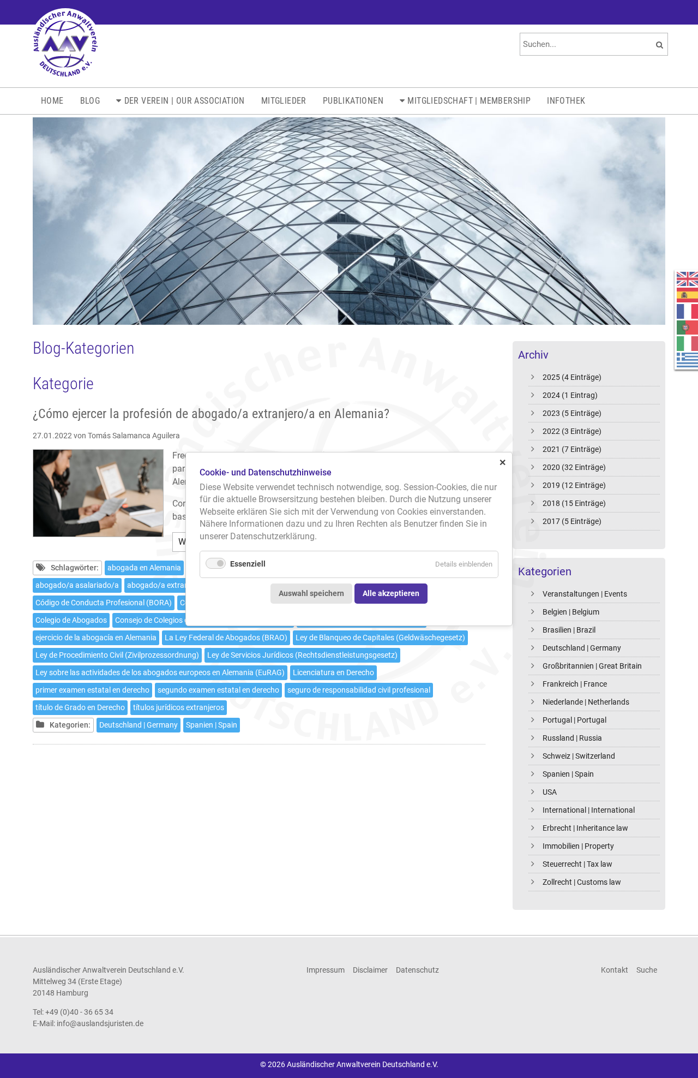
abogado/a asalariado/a (77, 585)
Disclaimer (370, 970)
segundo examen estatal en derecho (218, 690)
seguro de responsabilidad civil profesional (358, 690)
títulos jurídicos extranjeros (178, 707)
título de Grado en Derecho (80, 707)
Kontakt (614, 970)
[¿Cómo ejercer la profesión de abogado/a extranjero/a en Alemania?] (98, 493)
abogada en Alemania (144, 567)
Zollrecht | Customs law (582, 882)
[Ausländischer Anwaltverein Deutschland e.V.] (65, 43)
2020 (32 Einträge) (574, 467)
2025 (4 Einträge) (572, 377)
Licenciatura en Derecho (333, 672)
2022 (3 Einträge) (572, 431)
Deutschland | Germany (582, 648)
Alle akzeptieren (391, 593)
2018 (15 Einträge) (574, 503)
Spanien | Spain (568, 774)
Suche (646, 970)
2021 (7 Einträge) (572, 449)
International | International (589, 810)
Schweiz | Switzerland (579, 756)
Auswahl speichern (311, 593)
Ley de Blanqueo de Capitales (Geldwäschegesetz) (380, 637)
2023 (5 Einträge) (572, 413)
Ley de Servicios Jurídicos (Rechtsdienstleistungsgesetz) (302, 655)
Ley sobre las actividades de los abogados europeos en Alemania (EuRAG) (160, 672)
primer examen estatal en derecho (92, 690)
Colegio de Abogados (71, 620)
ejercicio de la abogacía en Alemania (96, 637)
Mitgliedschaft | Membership (469, 101)
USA (550, 792)
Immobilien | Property (578, 846)
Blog (90, 101)
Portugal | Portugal (574, 720)
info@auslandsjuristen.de (100, 1023)
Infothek (566, 101)
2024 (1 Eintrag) (570, 395)
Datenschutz (417, 970)
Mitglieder (283, 101)
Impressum (325, 970)
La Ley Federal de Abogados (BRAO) (226, 637)
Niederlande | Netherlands (586, 702)
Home (52, 101)
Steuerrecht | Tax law (577, 864)
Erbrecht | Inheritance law (585, 828)
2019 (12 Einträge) (574, 485)
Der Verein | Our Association (184, 101)
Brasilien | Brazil (569, 630)
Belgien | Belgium (571, 612)
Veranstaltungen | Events (585, 593)
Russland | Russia (572, 738)
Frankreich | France (575, 684)
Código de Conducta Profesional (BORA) (103, 602)
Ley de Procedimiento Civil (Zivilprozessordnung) (117, 655)
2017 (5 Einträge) (572, 521)
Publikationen (353, 101)
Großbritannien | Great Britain (592, 666)
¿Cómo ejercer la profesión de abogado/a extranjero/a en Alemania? (211, 413)
